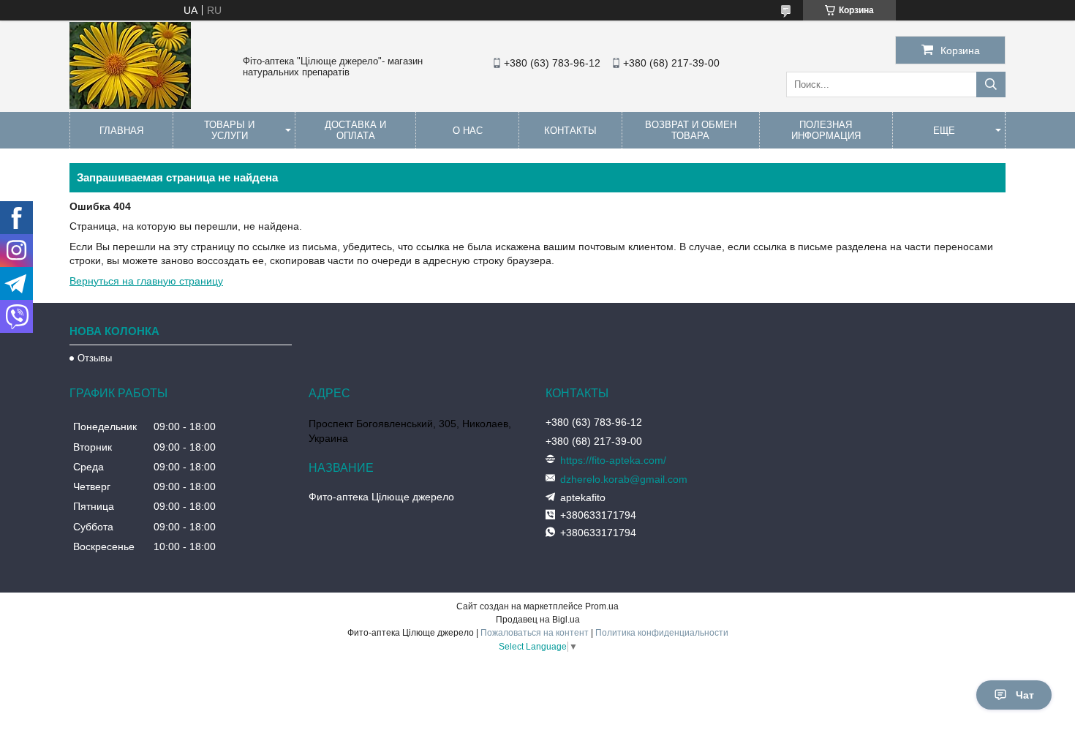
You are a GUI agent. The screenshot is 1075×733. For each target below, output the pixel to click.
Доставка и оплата (355, 130)
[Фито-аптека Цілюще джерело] (130, 105)
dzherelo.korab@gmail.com (623, 479)
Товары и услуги (229, 130)
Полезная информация (826, 130)
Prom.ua (602, 606)
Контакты (570, 130)
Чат (1025, 695)
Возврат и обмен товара (690, 130)
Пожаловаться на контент (534, 633)
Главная (121, 130)
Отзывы (95, 358)
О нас (468, 130)
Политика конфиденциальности (661, 633)
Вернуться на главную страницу (146, 281)
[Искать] (991, 84)
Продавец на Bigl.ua (538, 619)
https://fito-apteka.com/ (613, 460)
